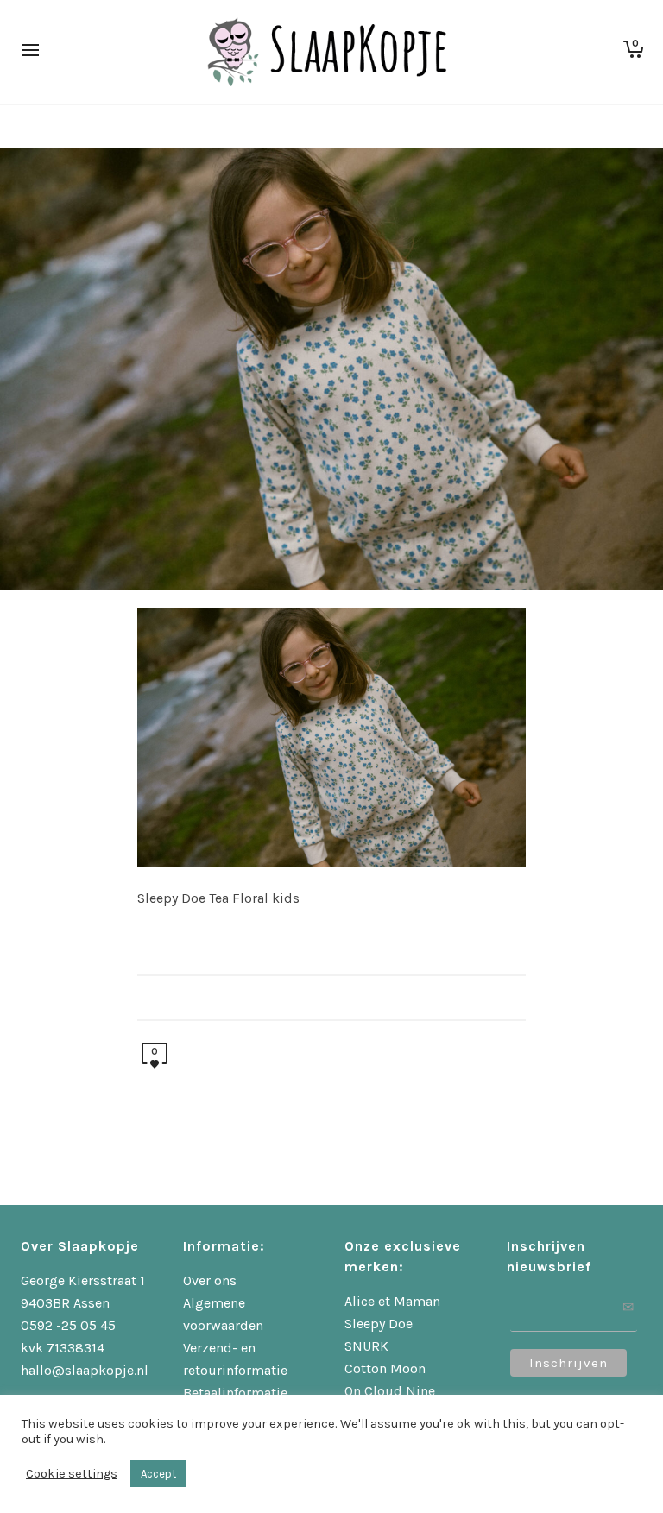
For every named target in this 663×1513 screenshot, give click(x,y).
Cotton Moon (385, 1368)
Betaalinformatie (235, 1392)
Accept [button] (158, 1473)
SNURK (366, 1346)
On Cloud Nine (389, 1391)
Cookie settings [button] (71, 1473)
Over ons (210, 1280)
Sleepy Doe (378, 1323)
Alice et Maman (392, 1301)
